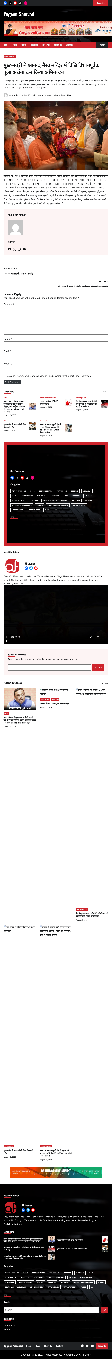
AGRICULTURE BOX (19, 491)
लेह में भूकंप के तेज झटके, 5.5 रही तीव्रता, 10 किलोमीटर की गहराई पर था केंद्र (86, 403)
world (48, 510)
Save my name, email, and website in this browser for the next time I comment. (49, 376)
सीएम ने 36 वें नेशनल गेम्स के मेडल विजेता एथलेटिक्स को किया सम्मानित (83, 286)
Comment (10, 304)
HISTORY (88, 496)
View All (105, 391)
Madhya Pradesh (49, 500)
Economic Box (27, 496)
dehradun (52, 398)
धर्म (56, 510)
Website (8, 363)
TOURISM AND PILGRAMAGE (58, 505)
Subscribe (102, 1345)
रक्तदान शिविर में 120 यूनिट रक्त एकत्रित (49, 402)
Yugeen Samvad (19, 14)
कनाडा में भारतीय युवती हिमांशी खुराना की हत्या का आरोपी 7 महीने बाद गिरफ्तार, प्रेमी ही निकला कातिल (50, 428)
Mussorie (76, 500)
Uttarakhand (44, 398)
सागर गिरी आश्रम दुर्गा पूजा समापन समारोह (18, 273)
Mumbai (64, 500)
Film (66, 496)
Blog (32, 491)
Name (8, 339)
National (89, 500)
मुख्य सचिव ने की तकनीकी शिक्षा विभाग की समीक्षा (15, 425)
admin (15, 95)
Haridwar (76, 496)
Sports (40, 505)
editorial (41, 496)
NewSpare (69, 1354)
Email (7, 351)
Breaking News (81, 398)
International (18, 500)
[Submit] (104, 1310)
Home (7, 1329)
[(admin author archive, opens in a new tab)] (6, 96)
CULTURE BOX (61, 491)
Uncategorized (9, 56)
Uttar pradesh (34, 510)
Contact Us (9, 1325)
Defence (74, 491)
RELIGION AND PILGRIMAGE (22, 505)
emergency (54, 496)
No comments (44, 95)
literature (33, 500)
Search (98, 667)
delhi (5, 398)
